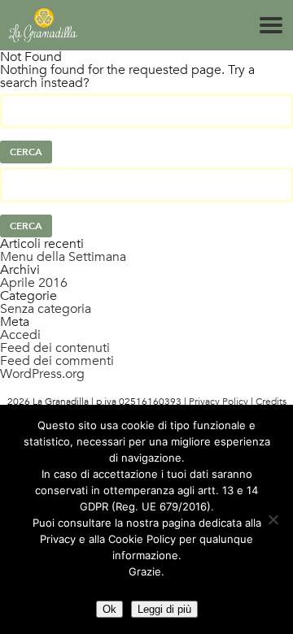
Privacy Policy (218, 401)
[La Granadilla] (43, 25)
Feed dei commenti (57, 361)
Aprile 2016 (34, 283)
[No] (273, 519)
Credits (271, 401)
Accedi (20, 335)
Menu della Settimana (63, 257)
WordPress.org (42, 374)
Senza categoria (45, 309)
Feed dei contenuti (55, 348)
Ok (109, 609)
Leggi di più (164, 609)
